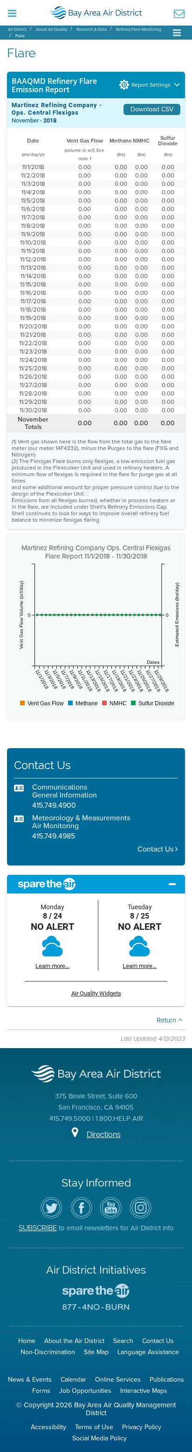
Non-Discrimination (48, 1352)
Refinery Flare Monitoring (138, 29)
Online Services (118, 1379)
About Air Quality (51, 29)
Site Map (96, 1352)
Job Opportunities (85, 1391)
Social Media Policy (99, 1438)
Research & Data (91, 29)
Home (26, 1341)
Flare (20, 36)
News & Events (30, 1379)
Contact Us (156, 849)
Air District (17, 29)
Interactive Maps (143, 1391)
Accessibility (48, 1427)
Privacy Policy (141, 1427)
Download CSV (151, 109)
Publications (167, 1379)
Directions (104, 1134)
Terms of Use (94, 1427)
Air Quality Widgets (96, 993)
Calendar (73, 1379)
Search (123, 1341)
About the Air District (74, 1341)
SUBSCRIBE (38, 1228)
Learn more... (52, 966)
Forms (41, 1391)
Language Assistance (148, 1352)
